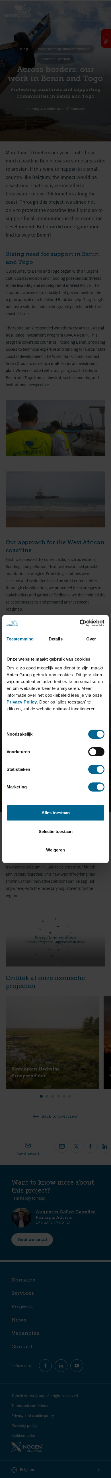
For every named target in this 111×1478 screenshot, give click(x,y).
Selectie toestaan (56, 831)
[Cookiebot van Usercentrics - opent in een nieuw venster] (79, 623)
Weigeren (55, 849)
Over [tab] (91, 638)
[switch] (96, 751)
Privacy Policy (22, 702)
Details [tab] (56, 638)
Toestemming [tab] (20, 638)
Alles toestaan (56, 812)
